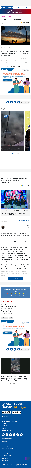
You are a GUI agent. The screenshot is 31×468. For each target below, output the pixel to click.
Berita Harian (5, 458)
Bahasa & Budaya (6, 16)
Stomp (3, 461)
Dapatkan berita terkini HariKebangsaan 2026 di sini (17, 11)
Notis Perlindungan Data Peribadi (9, 421)
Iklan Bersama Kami (6, 430)
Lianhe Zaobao (5, 457)
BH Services (4, 425)
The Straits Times (6, 453)
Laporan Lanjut (15, 278)
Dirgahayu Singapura (8, 311)
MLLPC (11, 317)
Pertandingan (4, 317)
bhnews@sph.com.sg (10, 448)
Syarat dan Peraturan (6, 419)
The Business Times (6, 455)
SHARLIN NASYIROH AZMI (10, 227)
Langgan (4, 428)
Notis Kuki (4, 423)
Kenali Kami (4, 418)
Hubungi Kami (5, 416)
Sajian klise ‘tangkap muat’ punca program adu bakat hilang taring (14, 305)
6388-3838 (4, 441)
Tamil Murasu (5, 460)
